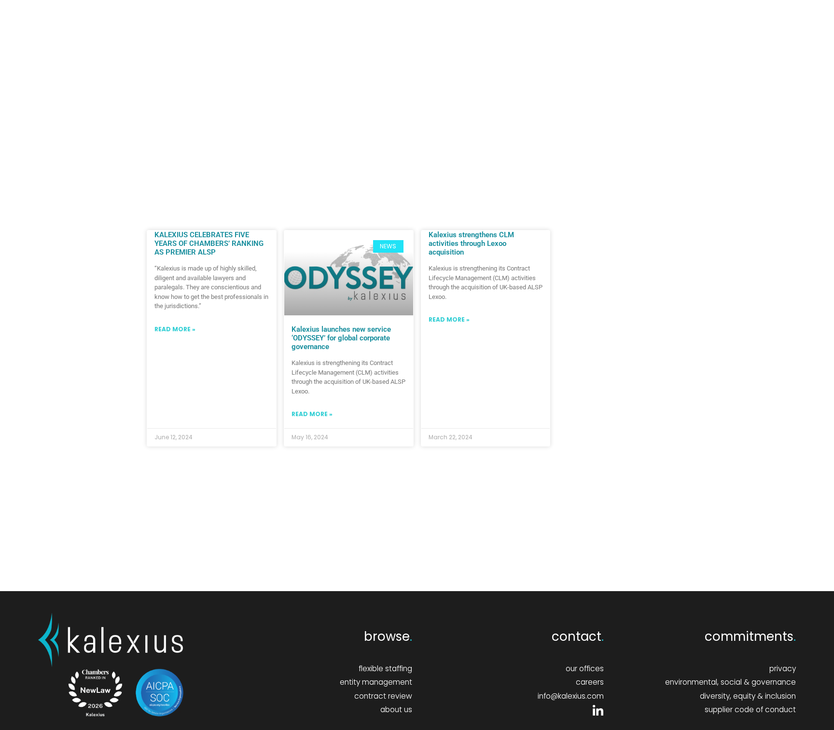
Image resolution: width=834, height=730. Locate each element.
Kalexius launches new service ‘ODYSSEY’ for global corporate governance (341, 338)
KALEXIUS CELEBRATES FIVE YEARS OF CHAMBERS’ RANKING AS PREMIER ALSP (209, 243)
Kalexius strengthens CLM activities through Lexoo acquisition (471, 243)
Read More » (174, 329)
